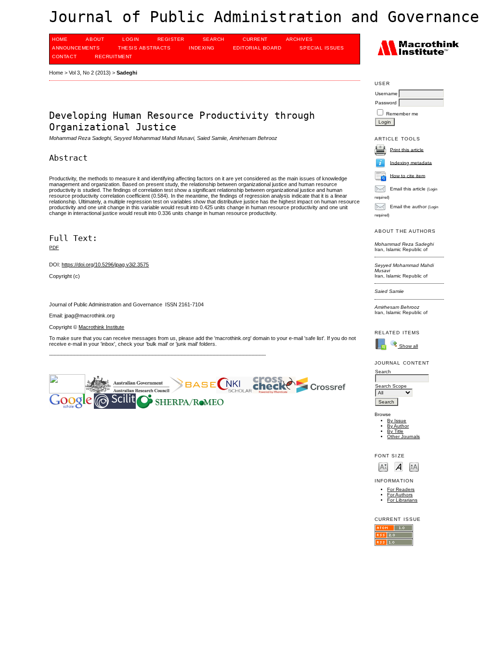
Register (170, 39)
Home (59, 39)
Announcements (76, 48)
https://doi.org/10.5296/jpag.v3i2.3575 (105, 264)
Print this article (407, 149)
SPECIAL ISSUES (321, 48)
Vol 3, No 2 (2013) (90, 73)
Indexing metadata (411, 162)
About (95, 39)
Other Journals (403, 436)
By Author (398, 426)
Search (213, 39)
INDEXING (201, 48)
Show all (408, 346)
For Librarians (402, 500)
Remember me (402, 113)
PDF (54, 247)
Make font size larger (414, 466)
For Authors (400, 494)
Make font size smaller (383, 466)
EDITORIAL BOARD (257, 48)
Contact (64, 56)
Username (386, 93)
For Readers (401, 489)
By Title (395, 431)
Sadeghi (127, 73)
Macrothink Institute (101, 327)
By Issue (396, 420)
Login (130, 39)
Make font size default (398, 466)
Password (386, 102)
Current (255, 39)
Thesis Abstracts (144, 48)
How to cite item (407, 175)
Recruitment (113, 56)
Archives (299, 39)
